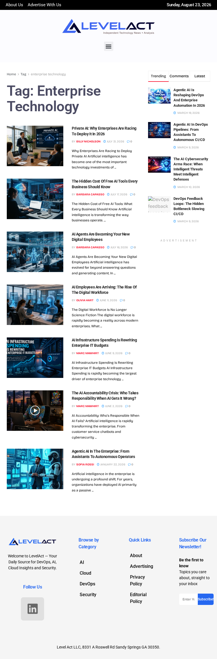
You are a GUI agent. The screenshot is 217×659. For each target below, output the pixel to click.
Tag (23, 74)
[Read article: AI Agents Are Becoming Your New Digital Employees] (35, 252)
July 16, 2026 (119, 247)
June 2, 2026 (113, 406)
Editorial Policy (138, 598)
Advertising (141, 566)
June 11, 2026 (108, 300)
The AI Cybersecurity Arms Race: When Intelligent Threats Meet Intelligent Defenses (190, 169)
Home (11, 74)
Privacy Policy (137, 580)
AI (82, 562)
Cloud (85, 573)
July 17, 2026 (118, 194)
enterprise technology (48, 74)
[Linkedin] (32, 609)
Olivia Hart (85, 300)
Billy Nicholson (88, 141)
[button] (108, 46)
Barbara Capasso (90, 194)
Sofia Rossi (85, 464)
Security (88, 594)
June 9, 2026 (113, 353)
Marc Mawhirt (87, 353)
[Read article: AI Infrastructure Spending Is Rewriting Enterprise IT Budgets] (35, 357)
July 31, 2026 (115, 141)
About (136, 555)
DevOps (87, 584)
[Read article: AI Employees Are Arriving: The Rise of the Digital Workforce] (35, 304)
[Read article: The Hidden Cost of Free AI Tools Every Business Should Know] (35, 199)
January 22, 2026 (112, 464)
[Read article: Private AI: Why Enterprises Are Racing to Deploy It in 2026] (35, 146)
